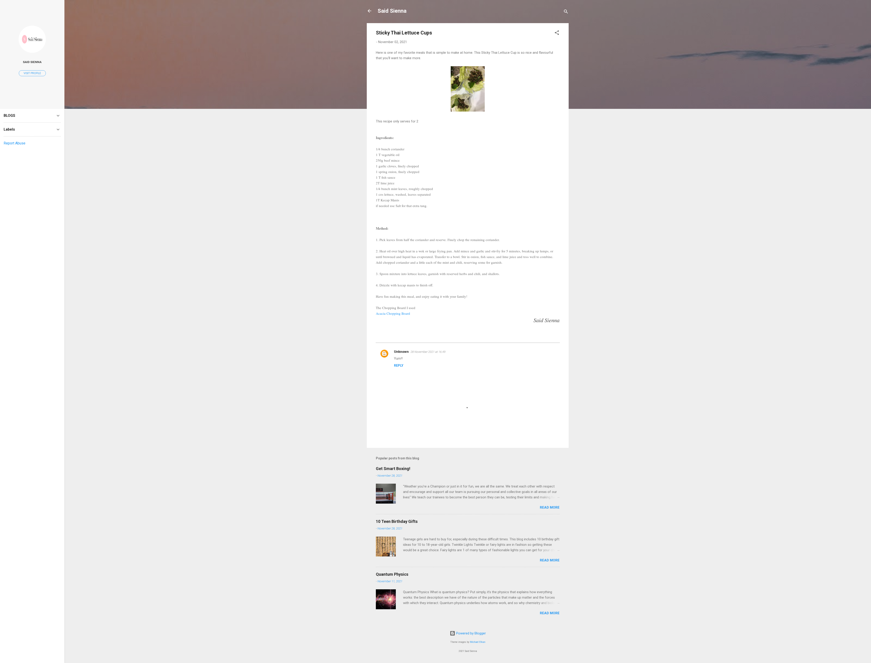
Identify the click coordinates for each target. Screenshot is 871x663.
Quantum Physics (392, 574)
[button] (557, 33)
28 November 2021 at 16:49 (428, 351)
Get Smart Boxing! (393, 468)
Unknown (401, 352)
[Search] (566, 12)
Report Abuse (14, 143)
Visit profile (32, 73)
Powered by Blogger (470, 633)
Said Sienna (392, 11)
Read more (550, 507)
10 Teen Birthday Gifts (397, 521)
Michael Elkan (477, 642)
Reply (398, 365)
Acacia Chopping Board (393, 313)
